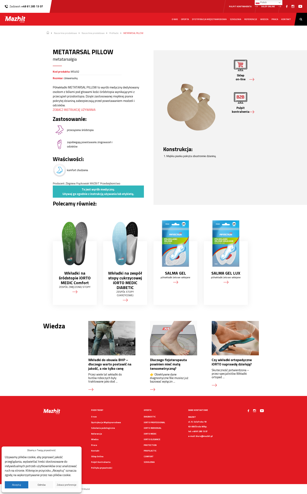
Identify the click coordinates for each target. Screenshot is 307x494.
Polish (263, 2)
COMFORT (149, 456)
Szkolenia (235, 19)
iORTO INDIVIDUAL (152, 428)
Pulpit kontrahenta (240, 6)
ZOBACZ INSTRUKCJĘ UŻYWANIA (74, 109)
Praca (275, 19)
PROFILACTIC (150, 450)
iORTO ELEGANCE (152, 439)
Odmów (42, 485)
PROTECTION (150, 445)
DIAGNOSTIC (150, 416)
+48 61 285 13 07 (32, 6)
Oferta (185, 19)
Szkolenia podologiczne (103, 428)
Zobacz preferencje (66, 485)
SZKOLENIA (149, 462)
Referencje (250, 19)
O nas (175, 19)
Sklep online (268, 6)
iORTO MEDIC (150, 433)
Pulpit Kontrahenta (100, 462)
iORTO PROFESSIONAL (154, 422)
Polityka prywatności (101, 467)
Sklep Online (97, 456)
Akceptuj (16, 485)
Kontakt (286, 19)
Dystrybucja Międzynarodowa (209, 19)
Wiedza (264, 19)
